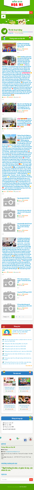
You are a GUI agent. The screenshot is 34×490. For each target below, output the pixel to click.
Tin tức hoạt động (15, 29)
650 (23, 309)
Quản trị (4, 97)
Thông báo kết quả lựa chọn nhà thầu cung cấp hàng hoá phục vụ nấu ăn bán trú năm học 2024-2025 (16, 362)
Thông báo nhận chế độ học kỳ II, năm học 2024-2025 (18, 351)
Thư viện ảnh (17, 373)
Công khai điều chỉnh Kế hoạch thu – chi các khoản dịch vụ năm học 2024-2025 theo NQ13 (24, 226)
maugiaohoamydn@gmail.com (13, 451)
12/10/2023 (26, 294)
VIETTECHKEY (23, 486)
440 (23, 201)
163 (19, 191)
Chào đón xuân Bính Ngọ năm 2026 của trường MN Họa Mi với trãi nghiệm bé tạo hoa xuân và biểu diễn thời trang (24, 106)
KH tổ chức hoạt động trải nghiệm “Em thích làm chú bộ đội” (24, 280)
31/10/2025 (26, 200)
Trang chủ (10, 33)
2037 (27, 409)
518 (23, 231)
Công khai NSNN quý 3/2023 (24, 292)
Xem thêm (28, 365)
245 (23, 111)
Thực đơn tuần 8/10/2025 (23, 198)
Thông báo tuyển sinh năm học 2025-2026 (15, 346)
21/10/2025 (26, 215)
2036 (12, 409)
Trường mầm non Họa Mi (17, 38)
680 (23, 295)
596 (12, 391)
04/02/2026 (26, 110)
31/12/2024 (26, 230)
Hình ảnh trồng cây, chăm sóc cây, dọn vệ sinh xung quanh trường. (24, 212)
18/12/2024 (11, 272)
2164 (27, 391)
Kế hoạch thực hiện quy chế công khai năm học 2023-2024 (24, 305)
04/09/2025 (16, 333)
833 (19, 272)
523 (23, 216)
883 (23, 285)
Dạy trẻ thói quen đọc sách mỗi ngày (24, 406)
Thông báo (17, 326)
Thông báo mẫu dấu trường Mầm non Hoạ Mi (16, 343)
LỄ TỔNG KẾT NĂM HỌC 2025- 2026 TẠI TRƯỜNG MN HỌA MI (23, 45)
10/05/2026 (11, 97)
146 (19, 97)
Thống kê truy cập (17, 418)
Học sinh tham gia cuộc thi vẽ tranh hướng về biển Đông (24, 389)
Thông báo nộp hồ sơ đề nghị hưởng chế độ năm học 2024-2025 (16, 358)
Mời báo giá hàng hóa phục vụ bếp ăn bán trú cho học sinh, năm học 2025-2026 (17, 340)
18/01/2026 (11, 128)
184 (19, 128)
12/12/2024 (26, 284)
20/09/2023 (26, 308)
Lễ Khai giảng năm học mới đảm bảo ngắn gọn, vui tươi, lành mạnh (9, 407)
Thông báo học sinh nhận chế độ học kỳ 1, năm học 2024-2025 (16, 354)
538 (25, 333)
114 (23, 50)
